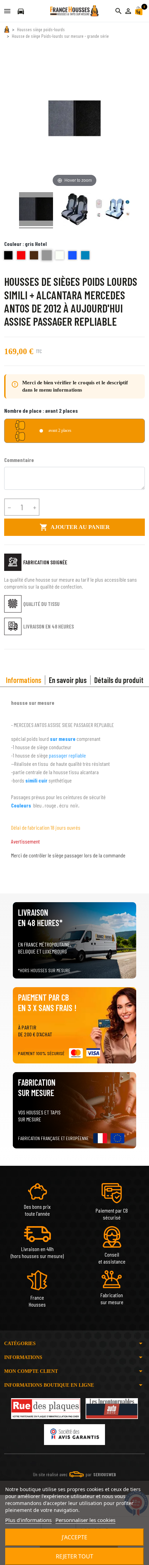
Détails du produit (118, 679)
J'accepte (74, 1537)
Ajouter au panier (75, 527)
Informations (23, 679)
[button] (128, 11)
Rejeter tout (74, 1556)
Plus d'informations (28, 1519)
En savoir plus (68, 679)
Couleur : (25, 243)
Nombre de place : (41, 410)
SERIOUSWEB (104, 1474)
